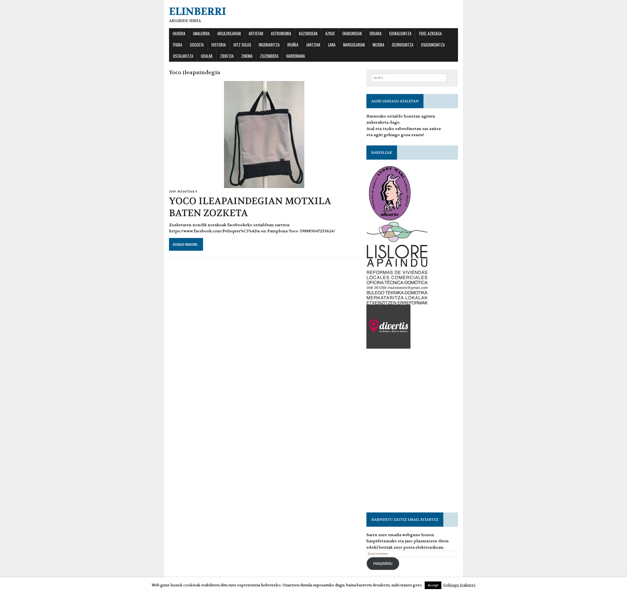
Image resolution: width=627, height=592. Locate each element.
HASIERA (179, 33)
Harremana (295, 56)
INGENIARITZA (269, 45)
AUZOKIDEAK (308, 33)
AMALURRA (201, 33)
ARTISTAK (256, 33)
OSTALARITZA (183, 56)
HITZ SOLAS (242, 45)
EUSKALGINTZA (400, 33)
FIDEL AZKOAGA (430, 33)
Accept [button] (433, 585)
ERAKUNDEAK (352, 33)
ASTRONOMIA (281, 33)
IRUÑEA (292, 45)
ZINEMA (247, 56)
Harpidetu (382, 563)
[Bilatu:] (409, 77)
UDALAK (207, 56)
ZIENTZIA (227, 56)
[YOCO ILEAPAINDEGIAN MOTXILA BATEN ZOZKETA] (264, 184)
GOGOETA (197, 45)
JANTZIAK (313, 45)
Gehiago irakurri (459, 585)
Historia (218, 45)
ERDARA (376, 33)
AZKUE (330, 33)
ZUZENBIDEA (269, 56)
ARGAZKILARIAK (229, 33)
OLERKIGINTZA (402, 45)
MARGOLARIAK (354, 45)
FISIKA (177, 45)
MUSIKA (378, 45)
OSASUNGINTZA (433, 45)
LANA (332, 45)
